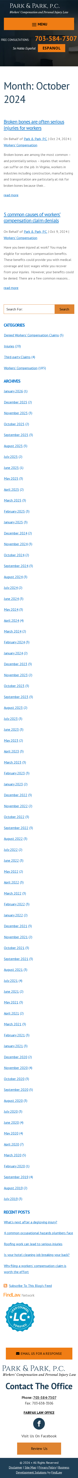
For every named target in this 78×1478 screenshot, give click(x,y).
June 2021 (11, 991)
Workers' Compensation (20, 145)
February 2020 (14, 1166)
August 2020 (13, 1100)
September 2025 (16, 435)
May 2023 (11, 740)
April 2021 (11, 1013)
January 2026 (13, 391)
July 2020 (11, 1111)
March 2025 (12, 500)
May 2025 (11, 478)
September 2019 (16, 1177)
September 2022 (16, 828)
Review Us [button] (39, 1448)
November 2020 (16, 1068)
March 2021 (12, 1024)
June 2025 (11, 467)
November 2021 (16, 937)
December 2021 (15, 926)
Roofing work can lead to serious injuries (33, 1244)
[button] (39, 24)
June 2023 (11, 729)
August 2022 (13, 838)
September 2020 (16, 1089)
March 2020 (12, 1155)
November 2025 (16, 413)
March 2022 (12, 893)
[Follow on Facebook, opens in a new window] (39, 1424)
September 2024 (16, 566)
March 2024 (12, 631)
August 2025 (13, 446)
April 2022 (11, 882)
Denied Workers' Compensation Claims (31, 335)
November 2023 (16, 675)
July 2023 (11, 718)
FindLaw (56, 1472)
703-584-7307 (56, 38)
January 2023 (13, 784)
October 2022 (14, 817)
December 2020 (15, 1057)
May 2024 (11, 609)
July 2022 (11, 849)
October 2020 (14, 1079)
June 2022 (11, 860)
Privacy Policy (47, 1467)
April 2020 (11, 1144)
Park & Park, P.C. (35, 139)
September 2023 (16, 697)
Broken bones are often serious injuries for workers (34, 124)
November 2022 (16, 806)
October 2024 (14, 555)
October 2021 (14, 948)
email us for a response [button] (41, 1353)
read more (11, 195)
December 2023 (15, 664)
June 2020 (11, 1122)
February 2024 (14, 642)
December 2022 (15, 795)
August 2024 (13, 577)
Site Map (30, 1467)
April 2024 (11, 620)
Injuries (9, 346)
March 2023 (12, 762)
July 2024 (11, 587)
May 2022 (11, 871)
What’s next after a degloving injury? (30, 1222)
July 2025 (11, 456)
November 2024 (16, 544)
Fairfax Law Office (39, 1412)
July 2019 (11, 1199)
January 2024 (13, 653)
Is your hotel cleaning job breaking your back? (37, 1255)
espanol (51, 48)
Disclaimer (15, 1467)
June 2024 (11, 598)
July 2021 (11, 980)
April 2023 (11, 751)
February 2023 (14, 773)
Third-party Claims (17, 357)
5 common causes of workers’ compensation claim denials (32, 217)
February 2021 (14, 1035)
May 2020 (11, 1133)
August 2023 (13, 707)
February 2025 (14, 511)
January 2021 (13, 1046)
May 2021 (11, 1002)
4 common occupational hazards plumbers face (38, 1233)
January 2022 (13, 915)
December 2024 (15, 533)
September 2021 (16, 959)
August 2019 (13, 1188)
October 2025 (14, 424)
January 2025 (13, 522)
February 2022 (14, 904)
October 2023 (14, 686)
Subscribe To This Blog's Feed (30, 1285)
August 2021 (13, 969)
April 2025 (11, 489)
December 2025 (15, 402)
